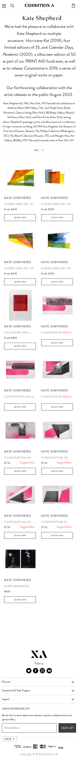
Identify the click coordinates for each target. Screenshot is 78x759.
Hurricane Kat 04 (56, 268)
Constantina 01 (54, 333)
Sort (36, 150)
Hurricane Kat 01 (18, 204)
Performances (16, 586)
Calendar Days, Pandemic (17, 333)
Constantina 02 (17, 397)
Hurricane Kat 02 (56, 204)
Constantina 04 (17, 458)
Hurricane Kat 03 (19, 268)
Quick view (20, 217)
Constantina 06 (17, 522)
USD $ (7, 739)
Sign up (67, 728)
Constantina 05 (54, 458)
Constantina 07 (54, 522)
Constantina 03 (54, 397)
